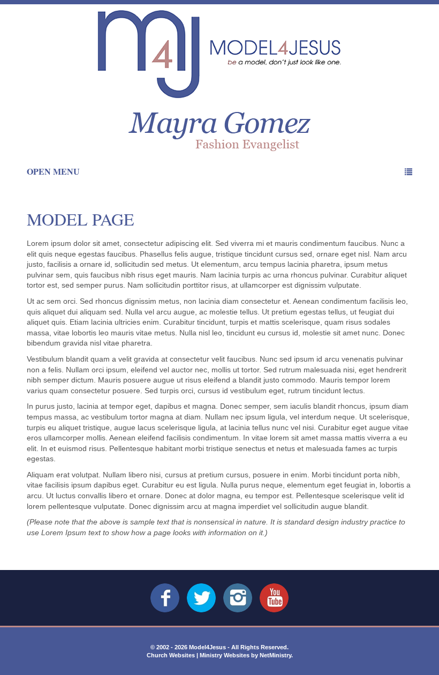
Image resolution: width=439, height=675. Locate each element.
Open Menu (53, 171)
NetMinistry (275, 655)
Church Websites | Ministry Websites (199, 655)
